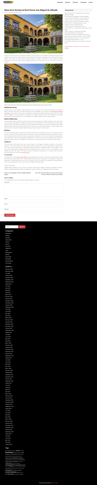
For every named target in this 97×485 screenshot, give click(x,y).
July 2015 (7, 436)
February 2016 (9, 421)
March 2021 (8, 294)
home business (16, 459)
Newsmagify (55, 482)
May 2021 (7, 290)
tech (6, 474)
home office (22, 459)
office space (7, 466)
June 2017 (8, 387)
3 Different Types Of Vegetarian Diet (74, 24)
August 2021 (8, 284)
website (21, 474)
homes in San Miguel (21, 157)
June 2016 (8, 412)
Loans (6, 250)
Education (75, 2)
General (7, 244)
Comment (7, 182)
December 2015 (9, 425)
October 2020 (8, 305)
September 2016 (9, 406)
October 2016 (8, 404)
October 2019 (8, 328)
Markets (7, 254)
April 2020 (7, 315)
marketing (18, 465)
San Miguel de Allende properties (32, 169)
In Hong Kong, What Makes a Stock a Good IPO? (77, 18)
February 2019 (9, 345)
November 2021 (9, 279)
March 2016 (8, 419)
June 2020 (8, 311)
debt (10, 456)
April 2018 (7, 366)
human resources (9, 461)
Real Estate (12, 165)
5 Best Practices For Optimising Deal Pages (75, 31)
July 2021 (7, 286)
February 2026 (9, 269)
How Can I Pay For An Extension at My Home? (76, 19)
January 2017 (8, 398)
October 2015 (8, 429)
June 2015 (7, 438)
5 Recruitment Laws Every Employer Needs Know (77, 34)
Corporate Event (13, 454)
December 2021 (9, 277)
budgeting (22, 450)
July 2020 (7, 309)
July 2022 (7, 273)
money (23, 465)
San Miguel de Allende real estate (49, 169)
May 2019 (7, 338)
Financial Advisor (8, 459)
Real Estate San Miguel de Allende (41, 167)
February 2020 (9, 319)
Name (6, 198)
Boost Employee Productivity (10, 450)
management (10, 465)
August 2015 (8, 434)
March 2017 (8, 393)
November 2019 (9, 326)
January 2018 (8, 372)
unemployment (16, 474)
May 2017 (7, 389)
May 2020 (7, 313)
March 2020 (8, 317)
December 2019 (9, 324)
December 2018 (9, 349)
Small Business (9, 261)
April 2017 (7, 391)
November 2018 (9, 351)
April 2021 (7, 292)
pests (23, 468)
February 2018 (9, 370)
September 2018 (9, 355)
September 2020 (9, 307)
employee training (9, 458)
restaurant (19, 470)
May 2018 (7, 364)
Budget (18, 450)
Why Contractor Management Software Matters (77, 16)
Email (6, 204)
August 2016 (8, 408)
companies (7, 454)
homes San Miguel (13, 167)
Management (8, 252)
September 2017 (9, 381)
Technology (83, 2)
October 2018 (8, 353)
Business (67, 2)
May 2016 (7, 415)
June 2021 (7, 288)
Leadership (60, 2)
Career (22, 452)
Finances (21, 458)
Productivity (8, 256)
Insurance (7, 246)
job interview (20, 461)
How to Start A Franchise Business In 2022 (75, 23)
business (9, 452)
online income (16, 466)
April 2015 (7, 442)
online (11, 466)
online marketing (22, 466)
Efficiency (17, 456)
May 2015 (7, 440)
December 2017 (9, 374)
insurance (15, 461)
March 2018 (8, 368)
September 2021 (9, 281)
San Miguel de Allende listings (16, 169)
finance (16, 458)
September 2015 (9, 431)
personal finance (14, 468)
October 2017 (8, 379)
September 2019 (9, 330)
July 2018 (7, 360)
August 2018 (8, 357)
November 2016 (9, 402)
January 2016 (8, 423)
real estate (14, 470)
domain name (13, 456)
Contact (91, 2)
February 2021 (9, 296)
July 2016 (7, 410)
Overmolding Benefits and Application (74, 33)
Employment (8, 239)
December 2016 (9, 400)
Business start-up (17, 452)
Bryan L (20, 12)
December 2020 (9, 300)
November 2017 (9, 376)
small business (11, 472)
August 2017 (8, 383)
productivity (8, 470)
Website (6, 209)
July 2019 (7, 334)
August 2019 (8, 332)
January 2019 (8, 347)
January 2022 (8, 275)
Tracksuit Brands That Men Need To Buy (75, 26)
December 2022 (9, 271)
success (21, 472)
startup (18, 472)
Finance (7, 242)
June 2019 (8, 336)
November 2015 (9, 427)
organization (7, 468)
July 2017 (7, 385)
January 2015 (8, 444)
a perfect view (25, 152)
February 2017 (9, 396)
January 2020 (8, 322)
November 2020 (9, 303)
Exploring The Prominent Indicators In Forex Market (78, 36)
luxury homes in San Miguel (25, 167)
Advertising (8, 233)
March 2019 (8, 343)
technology (11, 474)
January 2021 (8, 298)
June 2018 (8, 362)
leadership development (15, 463)
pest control (19, 468)
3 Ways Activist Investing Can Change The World (77, 21)
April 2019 (7, 341)
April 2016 (7, 417)
